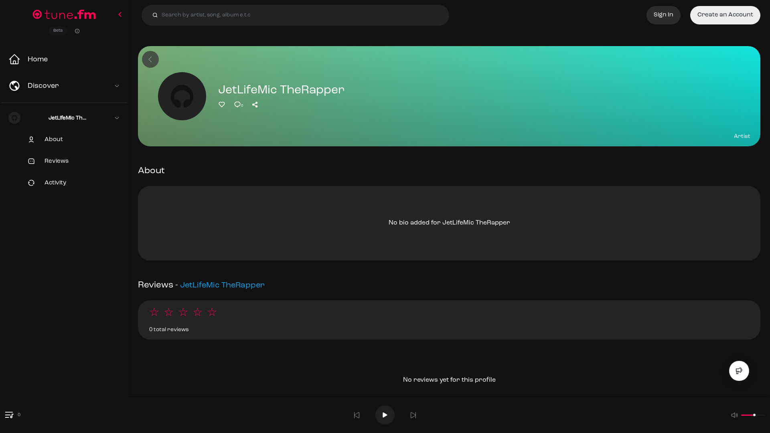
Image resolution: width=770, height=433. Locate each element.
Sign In (663, 15)
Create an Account (725, 15)
